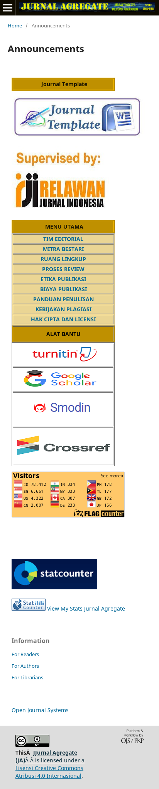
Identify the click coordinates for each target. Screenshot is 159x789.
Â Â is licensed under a (50, 756)
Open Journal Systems (40, 710)
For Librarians (27, 677)
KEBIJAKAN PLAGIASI (63, 309)
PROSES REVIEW (63, 269)
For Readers (25, 654)
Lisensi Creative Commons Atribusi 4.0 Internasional (49, 771)
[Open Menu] (7, 7)
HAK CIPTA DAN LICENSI (63, 319)
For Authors (25, 665)
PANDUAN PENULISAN (63, 299)
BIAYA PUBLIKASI (63, 289)
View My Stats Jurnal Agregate (85, 608)
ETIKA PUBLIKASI (63, 279)
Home (15, 25)
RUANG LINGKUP (63, 259)
